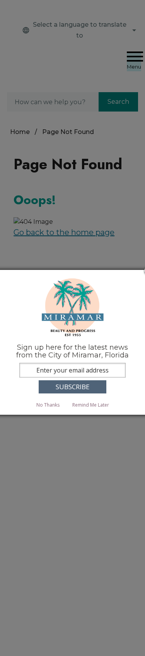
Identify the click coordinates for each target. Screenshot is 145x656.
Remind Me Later (90, 405)
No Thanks (48, 405)
